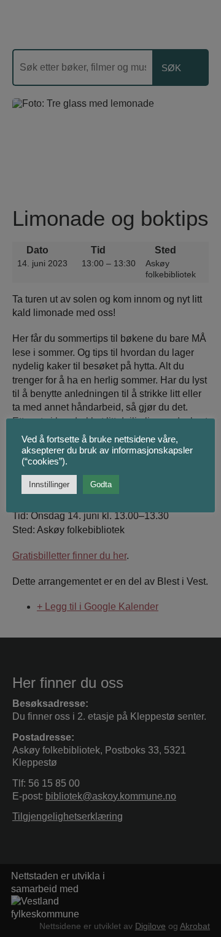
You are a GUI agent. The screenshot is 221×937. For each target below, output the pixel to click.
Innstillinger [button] (49, 484)
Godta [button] (101, 484)
